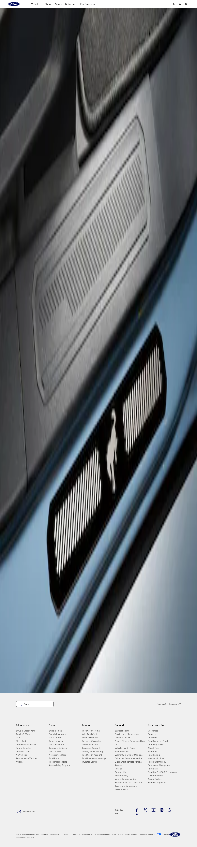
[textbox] (35, 704)
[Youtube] (153, 810)
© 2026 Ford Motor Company (27, 834)
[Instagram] (162, 810)
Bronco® (161, 704)
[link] (44, 834)
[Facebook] (137, 810)
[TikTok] (137, 813)
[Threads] (169, 810)
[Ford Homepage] (175, 834)
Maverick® (175, 704)
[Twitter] (145, 810)
